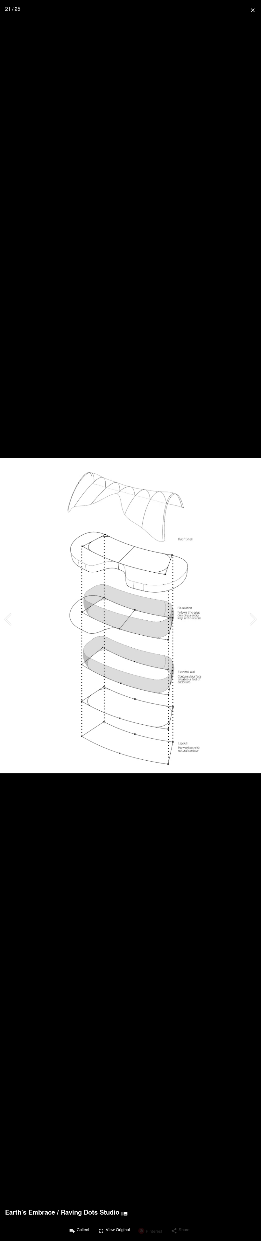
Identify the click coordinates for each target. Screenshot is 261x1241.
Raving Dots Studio (90, 1212)
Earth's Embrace (30, 1212)
